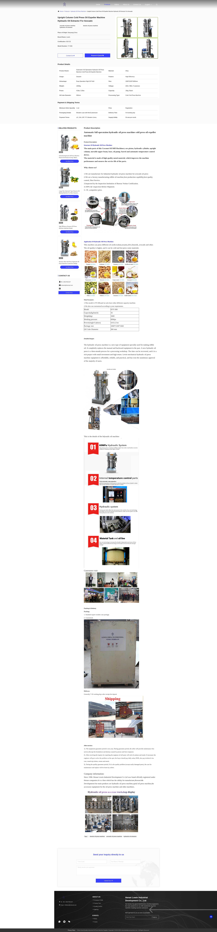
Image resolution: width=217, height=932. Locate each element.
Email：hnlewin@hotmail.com (68, 905)
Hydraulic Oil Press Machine (78, 11)
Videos (116, 4)
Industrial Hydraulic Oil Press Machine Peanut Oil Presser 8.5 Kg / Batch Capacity (69, 157)
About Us (126, 4)
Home (98, 4)
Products (107, 4)
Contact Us (137, 4)
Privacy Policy (71, 930)
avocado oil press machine (114, 836)
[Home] (64, 4)
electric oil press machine (97, 836)
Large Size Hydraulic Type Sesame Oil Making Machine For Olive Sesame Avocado (69, 192)
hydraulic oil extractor (130, 836)
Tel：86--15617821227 (66, 902)
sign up (155, 917)
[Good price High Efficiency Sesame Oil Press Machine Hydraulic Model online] (69, 213)
